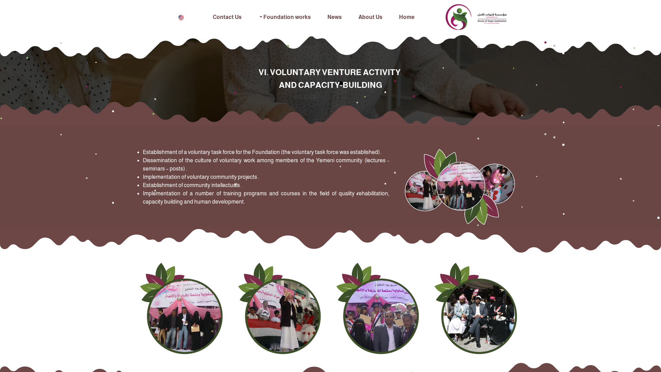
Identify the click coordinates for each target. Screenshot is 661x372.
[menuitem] (407, 17)
